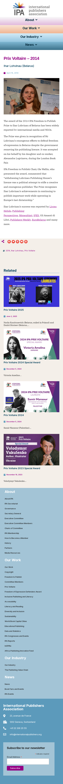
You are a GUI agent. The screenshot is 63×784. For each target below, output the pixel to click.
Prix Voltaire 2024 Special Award (22, 362)
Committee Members (14, 582)
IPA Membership (12, 533)
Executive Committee (14, 518)
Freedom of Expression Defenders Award (23, 592)
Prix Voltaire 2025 (14, 309)
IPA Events (9, 694)
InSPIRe (8, 646)
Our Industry (10, 665)
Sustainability (10, 616)
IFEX (36, 215)
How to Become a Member (16, 538)
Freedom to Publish (13, 577)
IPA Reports (10, 641)
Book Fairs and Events (14, 689)
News (7, 684)
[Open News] (36, 44)
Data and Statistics (13, 631)
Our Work (9, 567)
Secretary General (13, 513)
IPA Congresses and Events (17, 636)
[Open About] (36, 20)
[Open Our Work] (39, 28)
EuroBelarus (39, 219)
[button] (9, 241)
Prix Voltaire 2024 (14, 415)
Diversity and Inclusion (14, 611)
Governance (10, 509)
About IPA (9, 499)
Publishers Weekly (20, 219)
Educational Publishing (14, 626)
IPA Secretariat (11, 504)
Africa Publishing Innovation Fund (19, 651)
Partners (8, 548)
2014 (8, 251)
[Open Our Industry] (41, 36)
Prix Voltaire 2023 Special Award (22, 468)
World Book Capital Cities (16, 621)
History (8, 543)
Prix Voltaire (29, 251)
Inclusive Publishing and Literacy (19, 597)
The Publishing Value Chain (16, 670)
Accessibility (10, 601)
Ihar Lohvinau (17, 251)
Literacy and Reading (14, 606)
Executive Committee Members (18, 523)
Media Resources (12, 553)
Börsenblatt (25, 215)
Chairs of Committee (14, 528)
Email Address (14, 757)
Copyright (9, 572)
